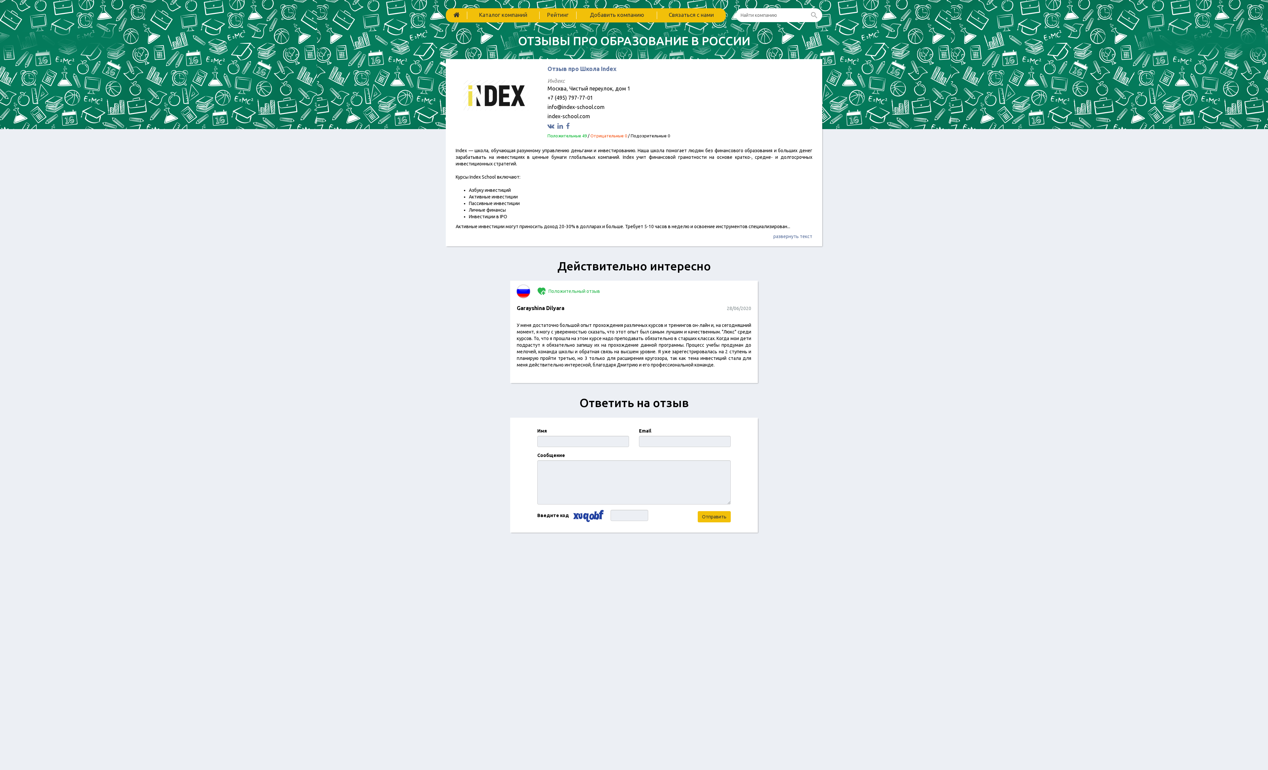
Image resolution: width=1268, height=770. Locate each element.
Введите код (553, 515)
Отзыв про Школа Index (581, 68)
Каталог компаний (503, 15)
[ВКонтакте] (551, 126)
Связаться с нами (691, 15)
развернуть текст (792, 236)
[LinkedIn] (561, 126)
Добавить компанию (617, 15)
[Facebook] (568, 126)
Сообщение (551, 455)
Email (645, 431)
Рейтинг (558, 15)
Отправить (714, 516)
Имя (542, 431)
